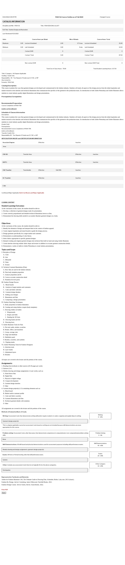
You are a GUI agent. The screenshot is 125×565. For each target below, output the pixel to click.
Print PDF (5, 489)
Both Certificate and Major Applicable (31, 193)
